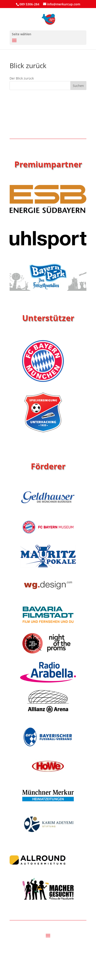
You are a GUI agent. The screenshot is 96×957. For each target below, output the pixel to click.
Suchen (78, 86)
